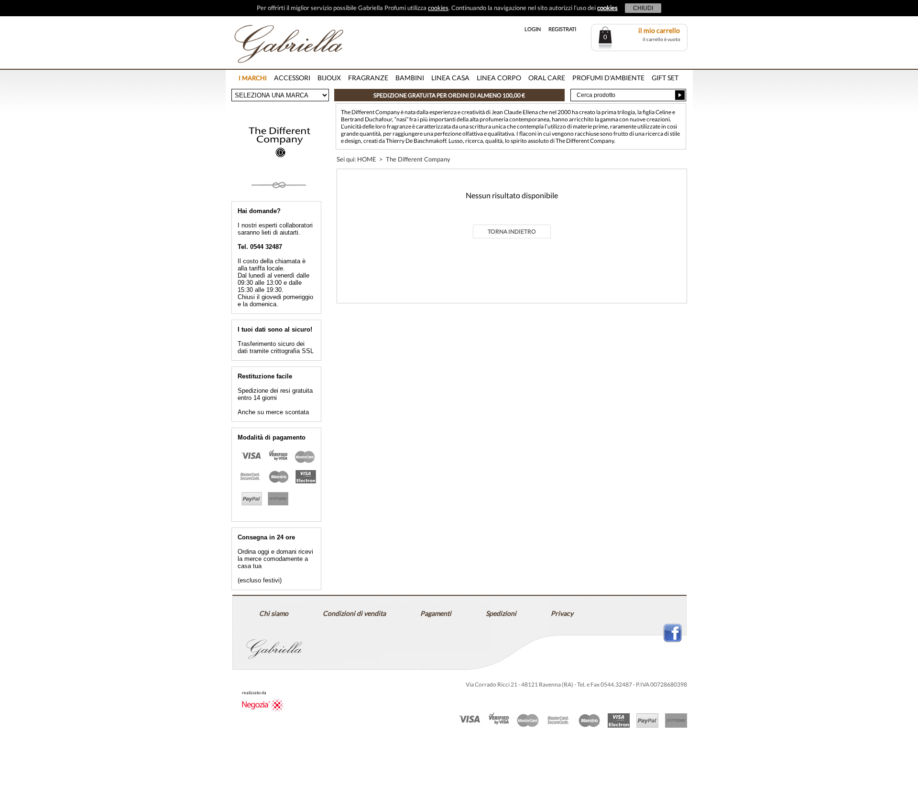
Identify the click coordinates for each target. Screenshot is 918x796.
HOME (366, 159)
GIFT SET (665, 78)
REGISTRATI (562, 29)
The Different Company (418, 159)
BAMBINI (409, 78)
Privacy (562, 613)
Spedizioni (501, 613)
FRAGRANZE (368, 78)
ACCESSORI (292, 78)
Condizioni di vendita (354, 613)
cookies (438, 7)
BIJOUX (329, 78)
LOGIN (533, 29)
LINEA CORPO (499, 78)
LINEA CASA (450, 78)
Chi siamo (273, 613)
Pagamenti (435, 613)
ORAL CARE (546, 78)
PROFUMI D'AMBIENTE (608, 78)
